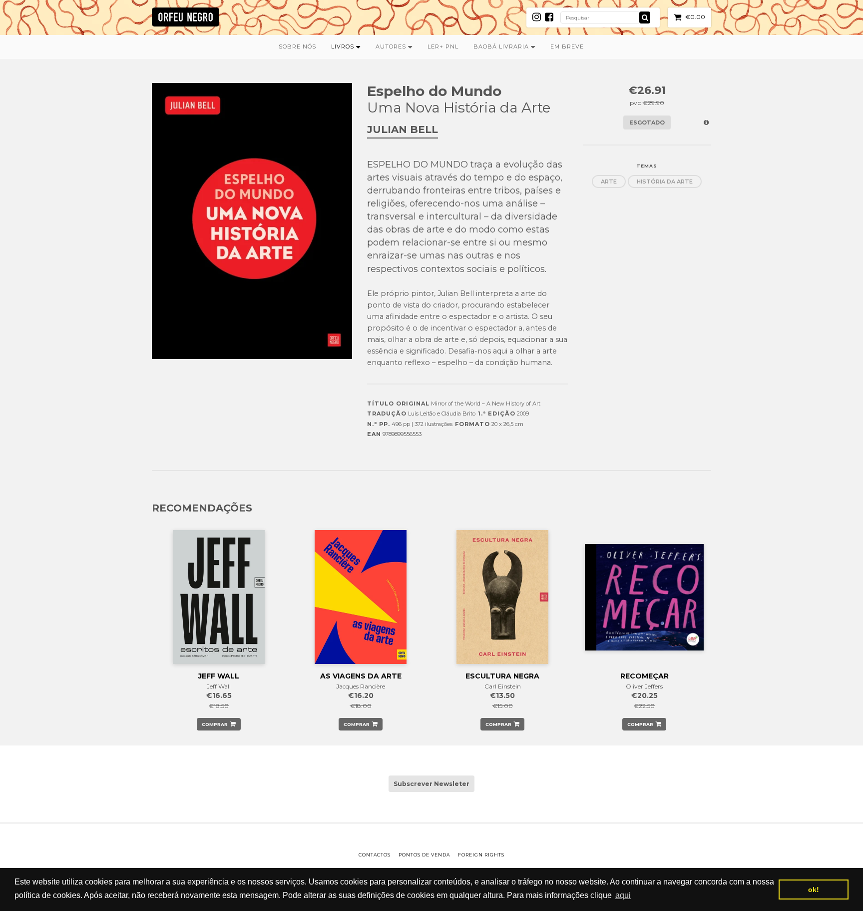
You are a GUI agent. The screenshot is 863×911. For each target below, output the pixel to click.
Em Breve (567, 46)
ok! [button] (813, 890)
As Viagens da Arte (361, 676)
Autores (392, 46)
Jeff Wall (218, 676)
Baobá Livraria (502, 46)
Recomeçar (644, 676)
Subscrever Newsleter (431, 784)
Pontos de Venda (424, 855)
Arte (609, 181)
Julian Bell (402, 130)
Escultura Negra (502, 676)
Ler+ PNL (443, 46)
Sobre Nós (297, 46)
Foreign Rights (481, 855)
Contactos (375, 855)
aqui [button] (623, 895)
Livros (343, 46)
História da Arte (665, 181)
